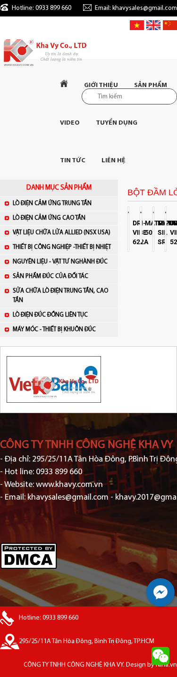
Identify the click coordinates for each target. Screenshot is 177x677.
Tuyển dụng (116, 123)
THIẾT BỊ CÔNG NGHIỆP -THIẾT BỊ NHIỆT (62, 247)
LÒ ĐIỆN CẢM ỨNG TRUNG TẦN (52, 203)
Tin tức (72, 160)
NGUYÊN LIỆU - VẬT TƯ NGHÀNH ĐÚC (60, 262)
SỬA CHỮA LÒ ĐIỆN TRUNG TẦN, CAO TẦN (60, 295)
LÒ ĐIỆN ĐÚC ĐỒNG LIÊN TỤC (50, 315)
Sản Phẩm (150, 85)
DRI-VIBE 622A (135, 232)
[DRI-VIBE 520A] (165, 211)
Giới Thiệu (101, 85)
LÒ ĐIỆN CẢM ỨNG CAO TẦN (49, 218)
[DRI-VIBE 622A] (128, 211)
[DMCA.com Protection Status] (28, 568)
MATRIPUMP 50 (147, 227)
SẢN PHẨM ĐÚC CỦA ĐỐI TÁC (50, 276)
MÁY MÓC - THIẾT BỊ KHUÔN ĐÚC (54, 330)
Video (70, 123)
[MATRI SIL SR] (153, 211)
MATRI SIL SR (160, 232)
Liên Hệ (113, 160)
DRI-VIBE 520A (172, 232)
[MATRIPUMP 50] (140, 211)
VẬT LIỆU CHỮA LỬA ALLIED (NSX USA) (61, 233)
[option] (88, 379)
